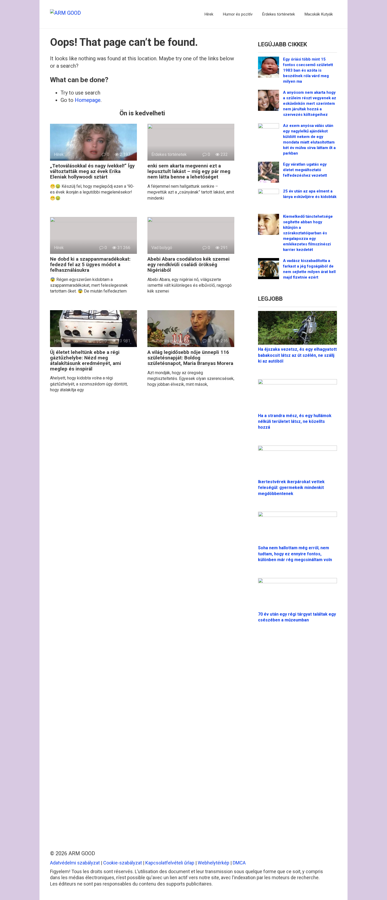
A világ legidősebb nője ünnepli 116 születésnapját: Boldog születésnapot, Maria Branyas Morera (190, 357)
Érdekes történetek (278, 14)
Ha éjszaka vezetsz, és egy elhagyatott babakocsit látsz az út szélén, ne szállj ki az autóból (297, 355)
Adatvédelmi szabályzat (75, 863)
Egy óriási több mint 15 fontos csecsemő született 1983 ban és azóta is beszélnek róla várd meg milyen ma (308, 70)
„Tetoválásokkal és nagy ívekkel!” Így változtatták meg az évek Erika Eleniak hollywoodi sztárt (92, 171)
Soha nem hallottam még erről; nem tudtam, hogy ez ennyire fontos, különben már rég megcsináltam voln (295, 553)
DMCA (239, 863)
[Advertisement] (297, 733)
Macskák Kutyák (318, 14)
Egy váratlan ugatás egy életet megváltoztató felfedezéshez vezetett (305, 170)
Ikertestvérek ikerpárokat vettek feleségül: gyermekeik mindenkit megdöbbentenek (291, 487)
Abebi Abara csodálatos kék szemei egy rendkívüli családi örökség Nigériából (188, 264)
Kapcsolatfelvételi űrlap (169, 863)
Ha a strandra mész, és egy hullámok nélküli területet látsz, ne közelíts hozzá (294, 421)
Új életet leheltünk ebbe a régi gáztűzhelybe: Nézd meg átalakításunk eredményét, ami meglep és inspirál (85, 360)
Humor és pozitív (237, 14)
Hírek (208, 14)
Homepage (88, 100)
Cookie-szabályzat (122, 863)
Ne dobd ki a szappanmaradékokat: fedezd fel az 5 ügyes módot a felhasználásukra (90, 264)
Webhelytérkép (213, 863)
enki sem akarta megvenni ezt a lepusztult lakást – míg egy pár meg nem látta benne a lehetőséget (188, 171)
